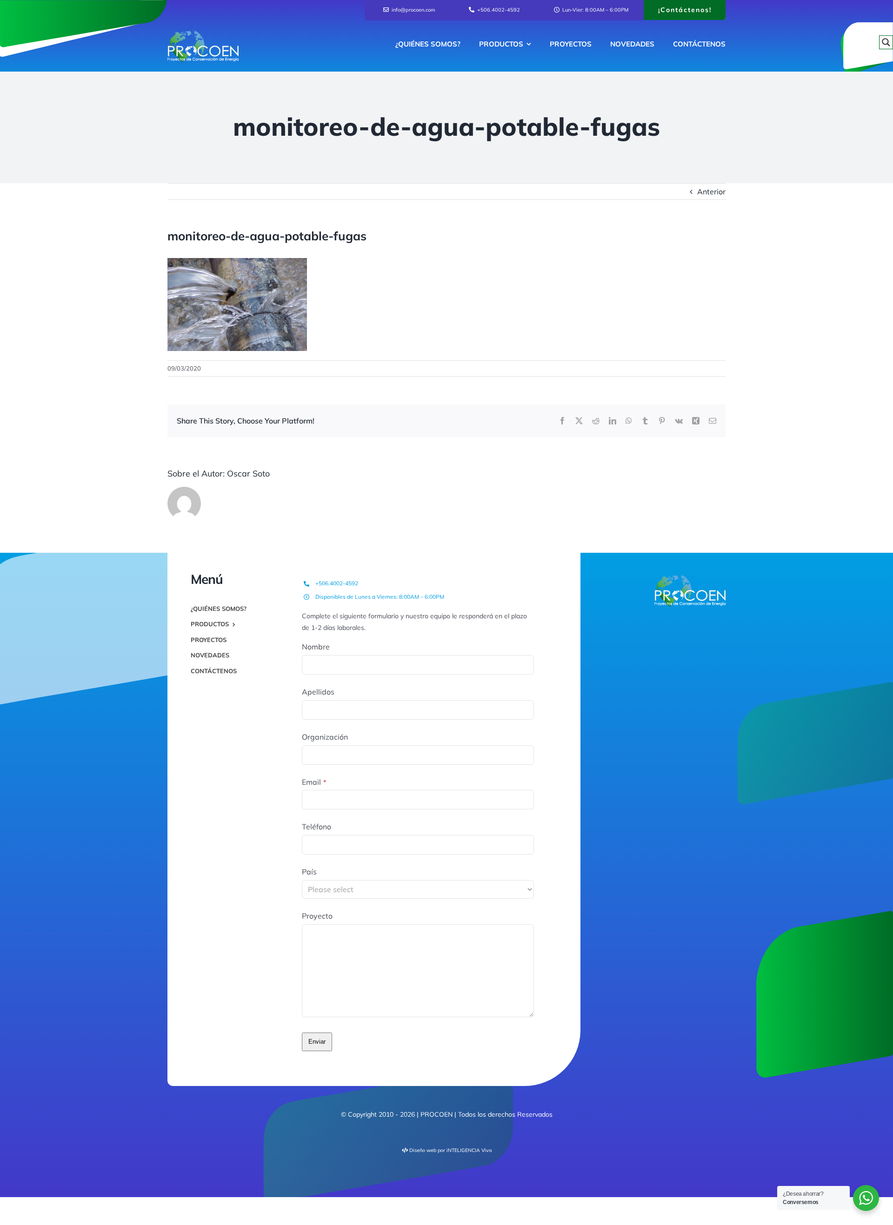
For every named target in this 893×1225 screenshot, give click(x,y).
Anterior (711, 191)
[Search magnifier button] (886, 42)
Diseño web (422, 1150)
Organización (325, 737)
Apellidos (318, 691)
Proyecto (317, 915)
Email (314, 782)
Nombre (316, 646)
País (309, 871)
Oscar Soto (248, 473)
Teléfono (316, 826)
